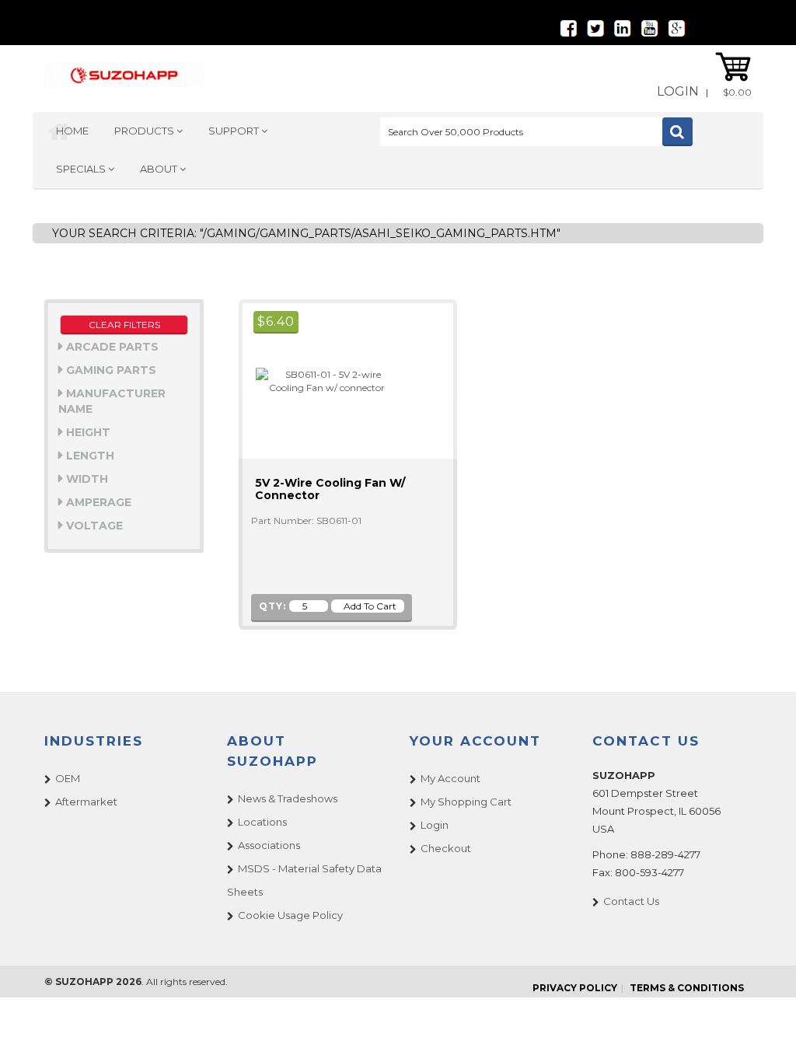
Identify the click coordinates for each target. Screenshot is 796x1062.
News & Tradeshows (287, 798)
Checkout (446, 848)
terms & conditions (687, 988)
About (160, 168)
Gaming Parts (109, 370)
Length (88, 456)
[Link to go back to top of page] (764, 1030)
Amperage (97, 502)
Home (72, 130)
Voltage (93, 526)
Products (145, 130)
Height (86, 432)
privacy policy (574, 988)
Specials (82, 168)
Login (678, 91)
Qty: (272, 606)
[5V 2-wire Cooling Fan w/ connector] (320, 380)
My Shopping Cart (466, 801)
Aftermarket (86, 801)
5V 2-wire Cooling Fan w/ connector (330, 489)
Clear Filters (124, 324)
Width (85, 479)
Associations (269, 845)
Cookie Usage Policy (290, 915)
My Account (450, 778)
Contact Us (631, 901)
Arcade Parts (111, 347)
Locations (262, 822)
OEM (67, 778)
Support (234, 130)
